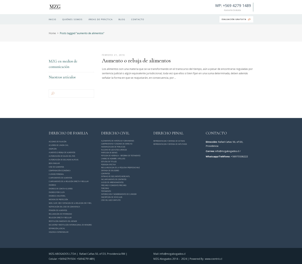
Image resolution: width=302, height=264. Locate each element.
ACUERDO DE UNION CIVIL (58, 145)
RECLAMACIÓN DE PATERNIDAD (60, 214)
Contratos (105, 173)
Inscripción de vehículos (111, 197)
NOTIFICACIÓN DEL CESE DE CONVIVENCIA (64, 207)
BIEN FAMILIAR (54, 163)
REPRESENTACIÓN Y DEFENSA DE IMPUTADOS (170, 144)
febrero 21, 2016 (113, 54)
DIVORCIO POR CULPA (57, 192)
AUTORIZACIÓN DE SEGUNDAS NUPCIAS (63, 160)
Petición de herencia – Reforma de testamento (120, 155)
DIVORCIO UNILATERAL (57, 196)
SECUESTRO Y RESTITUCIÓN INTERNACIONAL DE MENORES (70, 225)
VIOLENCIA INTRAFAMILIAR (58, 232)
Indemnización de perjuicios (113, 147)
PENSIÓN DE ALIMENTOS (58, 210)
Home (52, 33)
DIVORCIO (52, 185)
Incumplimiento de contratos (113, 179)
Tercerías (105, 188)
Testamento (106, 191)
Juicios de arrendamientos (112, 182)
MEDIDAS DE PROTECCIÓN (58, 199)
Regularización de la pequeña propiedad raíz (120, 167)
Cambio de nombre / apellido (113, 158)
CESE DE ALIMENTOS (56, 167)
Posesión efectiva (108, 164)
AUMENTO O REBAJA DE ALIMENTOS (62, 152)
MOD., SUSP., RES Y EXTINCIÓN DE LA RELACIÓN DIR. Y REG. (70, 203)
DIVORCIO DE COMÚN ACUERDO (61, 189)
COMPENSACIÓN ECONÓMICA (59, 170)
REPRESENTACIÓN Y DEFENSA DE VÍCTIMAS (169, 141)
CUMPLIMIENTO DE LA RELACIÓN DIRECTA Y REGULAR (68, 181)
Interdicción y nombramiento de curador (118, 194)
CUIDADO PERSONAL (56, 174)
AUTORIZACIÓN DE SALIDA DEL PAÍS (62, 156)
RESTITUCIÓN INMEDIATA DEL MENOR (63, 221)
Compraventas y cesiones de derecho (116, 144)
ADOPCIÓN (53, 149)
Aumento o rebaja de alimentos (136, 60)
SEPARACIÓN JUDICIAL (57, 228)
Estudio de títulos (109, 161)
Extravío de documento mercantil (115, 176)
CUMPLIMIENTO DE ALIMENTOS (60, 178)
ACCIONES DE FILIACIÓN (57, 141)
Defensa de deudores (110, 170)
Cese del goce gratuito (110, 200)
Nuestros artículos (62, 77)
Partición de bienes (109, 152)
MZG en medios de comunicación (63, 64)
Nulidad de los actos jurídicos (114, 150)
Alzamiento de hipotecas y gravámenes (117, 141)
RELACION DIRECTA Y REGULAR (60, 217)
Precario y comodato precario (113, 185)
